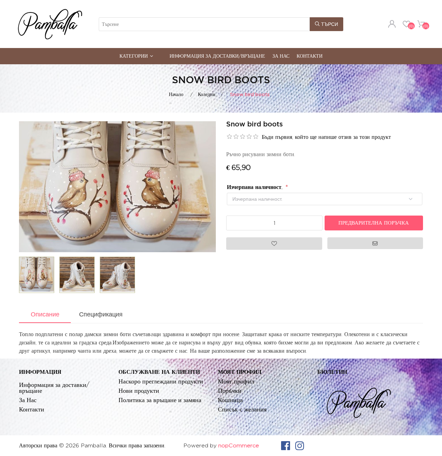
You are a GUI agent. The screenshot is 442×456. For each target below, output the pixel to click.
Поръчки (229, 390)
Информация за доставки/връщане (217, 55)
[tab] (45, 315)
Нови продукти (138, 390)
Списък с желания (242, 409)
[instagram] (299, 445)
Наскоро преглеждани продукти (160, 381)
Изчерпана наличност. (255, 187)
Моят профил (236, 381)
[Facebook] (285, 445)
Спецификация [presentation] (101, 314)
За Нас (280, 55)
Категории (133, 55)
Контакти (310, 55)
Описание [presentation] (45, 314)
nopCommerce (238, 445)
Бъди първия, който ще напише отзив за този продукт (326, 137)
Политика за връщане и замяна (159, 400)
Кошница (230, 400)
